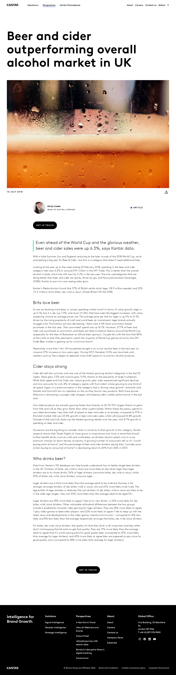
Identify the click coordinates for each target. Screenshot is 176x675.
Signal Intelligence (54, 623)
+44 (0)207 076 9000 (150, 632)
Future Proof (82, 636)
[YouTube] (149, 639)
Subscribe (112, 643)
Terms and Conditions (108, 668)
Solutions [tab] (32, 5)
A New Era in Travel (85, 623)
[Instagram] (139, 639)
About (130, 5)
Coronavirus (82, 658)
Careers (139, 5)
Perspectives (49, 5)
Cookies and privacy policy (133, 668)
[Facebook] (144, 639)
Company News (115, 638)
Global (162, 5)
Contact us (150, 5)
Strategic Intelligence (56, 633)
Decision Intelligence (55, 628)
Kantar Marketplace (70, 5)
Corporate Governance (159, 668)
